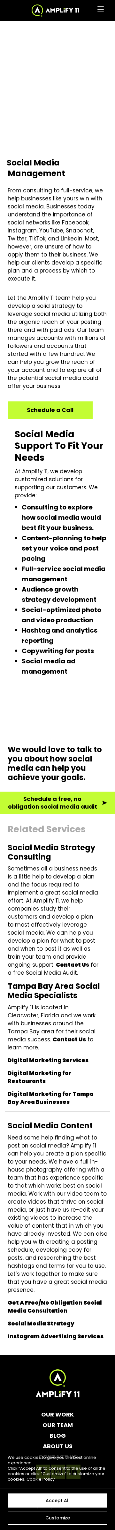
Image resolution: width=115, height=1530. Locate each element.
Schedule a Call (50, 410)
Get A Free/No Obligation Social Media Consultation (55, 1307)
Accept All (58, 1500)
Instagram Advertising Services (55, 1336)
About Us (58, 1446)
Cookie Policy (41, 1479)
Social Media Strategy (41, 1323)
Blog (58, 1436)
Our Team (57, 1425)
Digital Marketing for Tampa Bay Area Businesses (51, 1098)
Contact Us (72, 965)
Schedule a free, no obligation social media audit (52, 803)
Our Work (57, 1414)
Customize (57, 1518)
